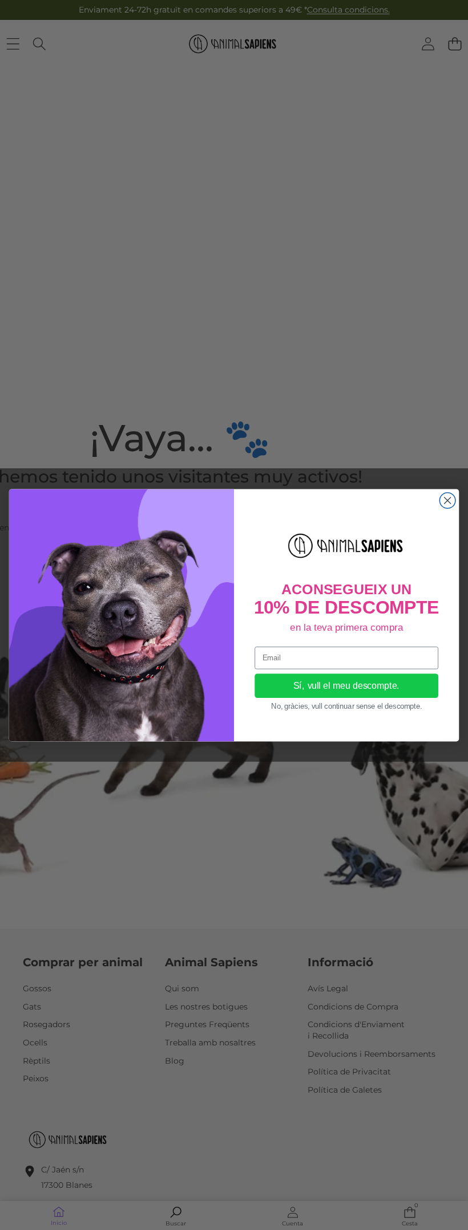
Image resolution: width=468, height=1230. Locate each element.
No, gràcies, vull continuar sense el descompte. (346, 706)
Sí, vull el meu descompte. (346, 685)
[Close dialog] (447, 500)
